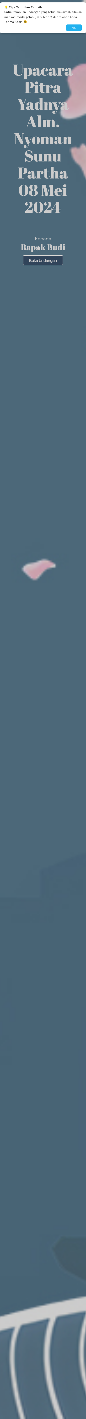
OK (74, 27)
